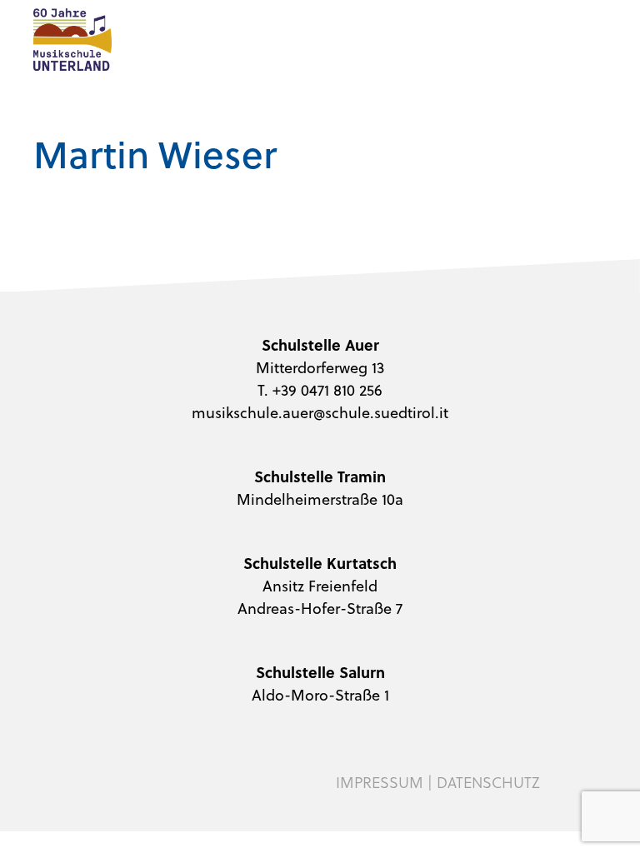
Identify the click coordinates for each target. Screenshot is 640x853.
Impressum (379, 782)
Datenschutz (488, 782)
